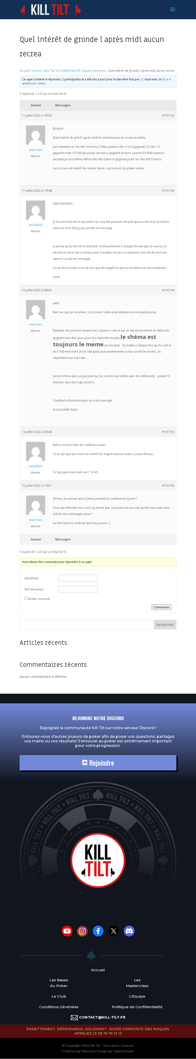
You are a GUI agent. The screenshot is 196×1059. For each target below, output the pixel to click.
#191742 (168, 115)
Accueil (24, 71)
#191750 (168, 432)
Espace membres (94, 71)
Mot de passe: (34, 589)
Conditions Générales (59, 1007)
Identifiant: (32, 578)
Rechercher (165, 624)
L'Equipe (137, 996)
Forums (37, 71)
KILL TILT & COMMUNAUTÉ (62, 71)
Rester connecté (39, 599)
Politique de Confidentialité (137, 1007)
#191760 (168, 486)
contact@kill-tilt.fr (102, 1017)
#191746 (168, 191)
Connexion (161, 607)
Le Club (59, 996)
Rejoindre (100, 763)
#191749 (168, 290)
